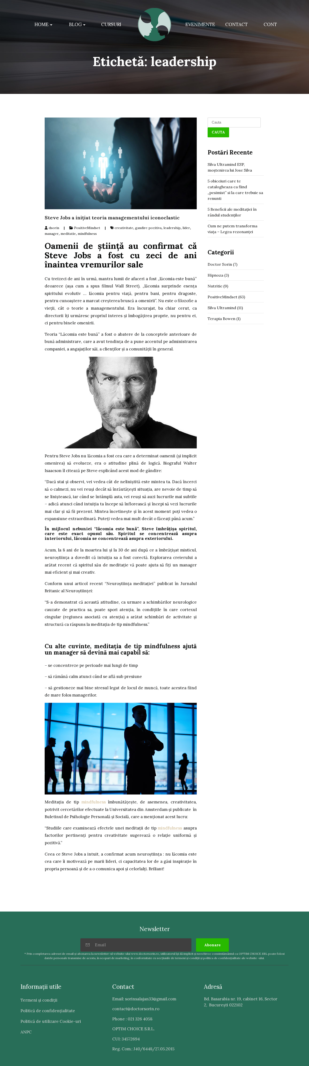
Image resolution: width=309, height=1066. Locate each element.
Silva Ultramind (222, 307)
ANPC (26, 1032)
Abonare (212, 945)
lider (186, 228)
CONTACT (236, 24)
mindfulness (87, 234)
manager (52, 234)
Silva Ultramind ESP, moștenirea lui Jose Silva (230, 167)
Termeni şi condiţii (39, 1000)
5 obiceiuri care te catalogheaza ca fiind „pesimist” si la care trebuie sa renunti (235, 190)
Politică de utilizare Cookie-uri (51, 1021)
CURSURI (111, 24)
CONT (270, 24)
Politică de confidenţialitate (48, 1010)
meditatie (68, 234)
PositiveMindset (87, 228)
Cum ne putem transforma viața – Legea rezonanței (232, 228)
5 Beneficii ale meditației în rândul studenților (232, 212)
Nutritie (215, 286)
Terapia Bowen (221, 318)
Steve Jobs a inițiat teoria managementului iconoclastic (112, 218)
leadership (172, 228)
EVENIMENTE (200, 24)
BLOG (75, 24)
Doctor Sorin (220, 264)
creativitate (124, 228)
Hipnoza (215, 275)
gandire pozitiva (148, 228)
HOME (42, 24)
